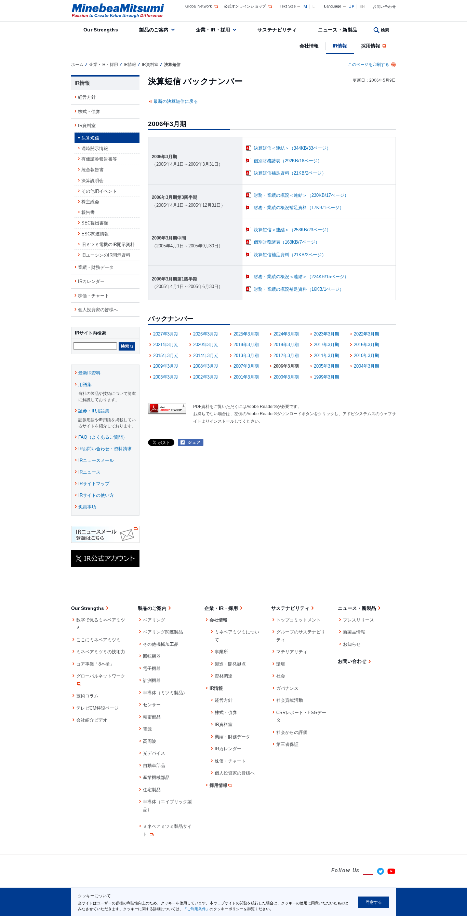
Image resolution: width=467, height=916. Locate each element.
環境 (280, 664)
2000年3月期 (286, 377)
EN (362, 6)
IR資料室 (150, 64)
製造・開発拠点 (230, 664)
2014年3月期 (205, 355)
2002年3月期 (205, 377)
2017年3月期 (326, 344)
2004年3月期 (366, 366)
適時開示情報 (94, 148)
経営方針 (87, 97)
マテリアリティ (291, 651)
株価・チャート (93, 295)
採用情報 (371, 46)
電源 (147, 729)
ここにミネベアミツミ (98, 639)
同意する (373, 902)
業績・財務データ (96, 267)
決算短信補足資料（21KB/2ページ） (290, 173)
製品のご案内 (154, 29)
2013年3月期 (246, 355)
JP (351, 6)
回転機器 (152, 656)
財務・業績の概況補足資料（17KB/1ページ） (299, 207)
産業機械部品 (156, 777)
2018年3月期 (286, 344)
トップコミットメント (298, 620)
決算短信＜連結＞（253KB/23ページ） (292, 229)
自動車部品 (154, 765)
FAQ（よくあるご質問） (102, 437)
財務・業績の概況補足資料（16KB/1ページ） (299, 289)
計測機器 (152, 680)
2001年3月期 (246, 377)
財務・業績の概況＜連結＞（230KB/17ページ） (301, 195)
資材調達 (223, 676)
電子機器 (152, 668)
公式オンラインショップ (245, 6)
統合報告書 (92, 169)
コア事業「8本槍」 (95, 664)
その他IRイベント (99, 191)
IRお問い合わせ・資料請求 (105, 448)
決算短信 (90, 137)
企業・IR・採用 (213, 29)
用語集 (85, 384)
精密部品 (152, 717)
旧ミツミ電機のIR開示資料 (108, 244)
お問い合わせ (384, 6)
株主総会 (90, 201)
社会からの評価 (291, 732)
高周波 (149, 741)
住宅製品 (152, 789)
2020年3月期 (205, 344)
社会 (280, 676)
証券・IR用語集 (93, 410)
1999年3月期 (326, 377)
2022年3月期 (366, 334)
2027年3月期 (165, 334)
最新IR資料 (89, 372)
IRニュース (89, 472)
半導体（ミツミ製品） (165, 692)
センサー (152, 704)
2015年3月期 (165, 355)
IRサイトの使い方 (96, 495)
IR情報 (340, 46)
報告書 (88, 212)
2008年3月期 (205, 366)
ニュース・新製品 (337, 29)
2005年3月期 (326, 366)
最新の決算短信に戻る (176, 101)
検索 (385, 30)
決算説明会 (92, 180)
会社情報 (309, 46)
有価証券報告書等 (99, 159)
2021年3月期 (165, 344)
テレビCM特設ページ (97, 708)
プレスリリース (358, 620)
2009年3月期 (165, 366)
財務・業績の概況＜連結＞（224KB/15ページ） (301, 276)
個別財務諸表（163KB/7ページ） (287, 242)
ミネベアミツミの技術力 (100, 651)
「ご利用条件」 (196, 909)
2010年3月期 (366, 355)
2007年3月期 (246, 366)
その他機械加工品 (160, 644)
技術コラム (87, 695)
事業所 (221, 651)
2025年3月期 (246, 334)
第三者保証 (287, 744)
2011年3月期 (326, 355)
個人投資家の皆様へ (98, 309)
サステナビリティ (277, 29)
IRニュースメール (96, 460)
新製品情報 (354, 631)
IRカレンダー (91, 281)
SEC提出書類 (94, 222)
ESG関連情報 (95, 233)
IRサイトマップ (93, 483)
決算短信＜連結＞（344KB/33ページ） (292, 148)
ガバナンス (287, 688)
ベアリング (154, 620)
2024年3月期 (286, 334)
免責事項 (87, 506)
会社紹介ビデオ (91, 720)
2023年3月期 (326, 334)
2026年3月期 (205, 334)
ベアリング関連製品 (163, 631)
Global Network (198, 6)
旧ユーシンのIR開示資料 (105, 255)
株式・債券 (89, 111)
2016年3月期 (366, 344)
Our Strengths (100, 29)
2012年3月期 (286, 355)
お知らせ (352, 644)
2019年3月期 (246, 344)
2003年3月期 (165, 377)
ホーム (77, 64)
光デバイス (154, 753)
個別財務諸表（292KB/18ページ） (288, 160)
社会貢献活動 (289, 700)
